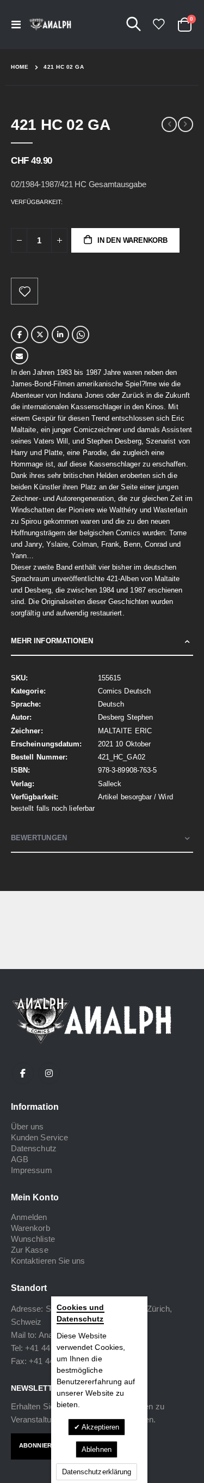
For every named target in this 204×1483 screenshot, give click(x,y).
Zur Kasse (29, 1249)
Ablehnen (97, 1449)
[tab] (102, 641)
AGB (19, 1159)
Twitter (39, 334)
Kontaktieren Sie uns (48, 1260)
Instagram (49, 1073)
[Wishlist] (158, 24)
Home (19, 67)
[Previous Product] (169, 124)
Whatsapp (80, 334)
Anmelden (29, 1217)
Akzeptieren (100, 1427)
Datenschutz (34, 1148)
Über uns (27, 1126)
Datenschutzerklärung (96, 1472)
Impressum (31, 1170)
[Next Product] (185, 124)
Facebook (19, 334)
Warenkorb (30, 1228)
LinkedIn (60, 334)
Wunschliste (33, 1238)
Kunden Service (39, 1137)
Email (19, 355)
